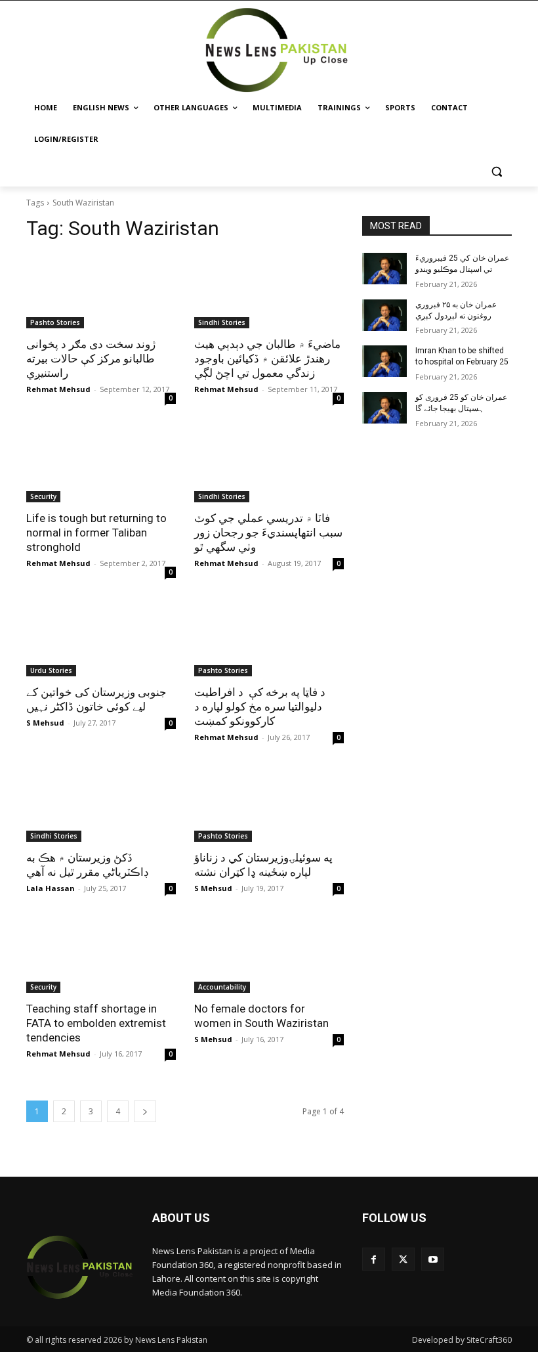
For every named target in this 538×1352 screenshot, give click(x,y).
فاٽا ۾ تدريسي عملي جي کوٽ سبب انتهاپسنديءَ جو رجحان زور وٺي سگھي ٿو (268, 533)
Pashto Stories (55, 322)
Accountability (222, 987)
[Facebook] (373, 1259)
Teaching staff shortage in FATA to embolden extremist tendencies (96, 1023)
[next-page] (145, 1111)
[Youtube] (432, 1259)
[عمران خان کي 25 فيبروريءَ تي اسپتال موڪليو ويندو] (384, 268)
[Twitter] (403, 1259)
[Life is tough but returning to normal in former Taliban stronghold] (101, 464)
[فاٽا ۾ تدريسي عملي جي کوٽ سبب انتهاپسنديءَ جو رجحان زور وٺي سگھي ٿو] (269, 464)
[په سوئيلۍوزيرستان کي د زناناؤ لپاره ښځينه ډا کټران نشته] (269, 804)
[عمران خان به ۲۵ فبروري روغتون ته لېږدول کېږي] (384, 315)
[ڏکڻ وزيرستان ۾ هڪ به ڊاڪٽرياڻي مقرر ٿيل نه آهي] (101, 804)
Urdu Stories (51, 670)
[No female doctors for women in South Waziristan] (269, 955)
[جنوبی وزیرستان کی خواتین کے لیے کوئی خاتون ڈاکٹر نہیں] (101, 638)
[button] (496, 171)
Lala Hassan (50, 888)
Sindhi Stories (221, 322)
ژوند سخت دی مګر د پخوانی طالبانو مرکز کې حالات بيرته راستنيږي (90, 359)
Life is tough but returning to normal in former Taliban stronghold (96, 533)
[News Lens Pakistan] (277, 50)
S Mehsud (45, 723)
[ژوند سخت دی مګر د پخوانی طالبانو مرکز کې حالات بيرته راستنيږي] (101, 290)
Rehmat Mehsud (58, 389)
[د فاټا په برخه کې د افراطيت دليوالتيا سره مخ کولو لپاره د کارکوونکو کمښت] (269, 638)
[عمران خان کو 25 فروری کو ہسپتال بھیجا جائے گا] (384, 408)
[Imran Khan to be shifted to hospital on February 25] (384, 361)
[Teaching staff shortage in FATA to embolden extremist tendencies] (101, 955)
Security (43, 496)
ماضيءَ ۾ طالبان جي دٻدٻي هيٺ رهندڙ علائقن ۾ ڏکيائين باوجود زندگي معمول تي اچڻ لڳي (267, 359)
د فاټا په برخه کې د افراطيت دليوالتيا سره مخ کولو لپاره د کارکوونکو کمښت (259, 707)
